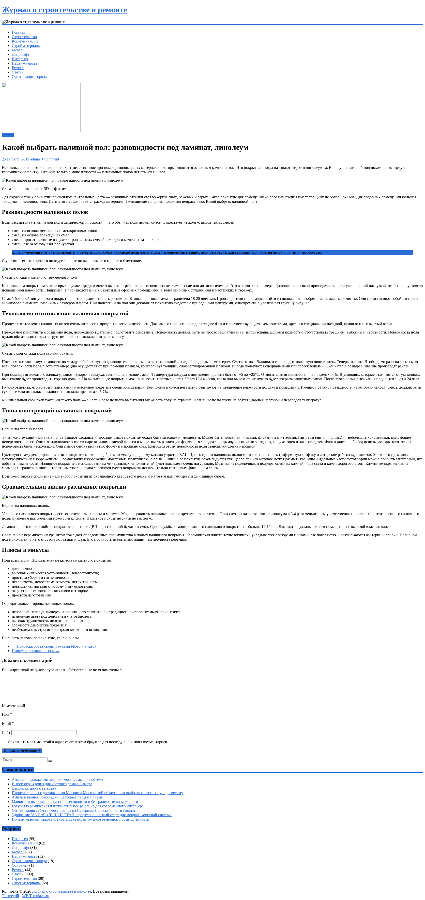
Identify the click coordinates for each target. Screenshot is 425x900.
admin (35, 159)
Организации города (29, 76)
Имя (7, 714)
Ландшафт (20, 54)
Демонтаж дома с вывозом (34, 788)
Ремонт (18, 68)
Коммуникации (25, 41)
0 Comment (50, 159)
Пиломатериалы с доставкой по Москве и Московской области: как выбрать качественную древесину (97, 793)
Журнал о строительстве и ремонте (64, 9)
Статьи (18, 72)
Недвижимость (24, 63)
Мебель (18, 50)
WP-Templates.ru (35, 896)
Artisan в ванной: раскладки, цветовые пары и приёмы (58, 797)
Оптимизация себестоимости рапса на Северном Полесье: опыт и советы (73, 810)
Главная (18, 32)
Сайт (6, 732)
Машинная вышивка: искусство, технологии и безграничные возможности (75, 801)
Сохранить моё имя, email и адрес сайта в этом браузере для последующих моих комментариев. (88, 742)
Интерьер (20, 59)
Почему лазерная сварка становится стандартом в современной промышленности (80, 819)
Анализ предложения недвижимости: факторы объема (57, 779)
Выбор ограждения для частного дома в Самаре (52, 784)
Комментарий (13, 706)
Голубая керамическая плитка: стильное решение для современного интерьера (78, 806)
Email (8, 723)
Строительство (24, 37)
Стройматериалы (26, 46)
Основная (20, 865)
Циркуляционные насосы (36, 651)
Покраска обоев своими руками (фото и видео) (54, 646)
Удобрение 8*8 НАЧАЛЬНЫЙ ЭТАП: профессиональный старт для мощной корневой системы (92, 815)
